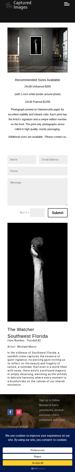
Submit (58, 213)
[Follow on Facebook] (10, 412)
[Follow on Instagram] (19, 412)
